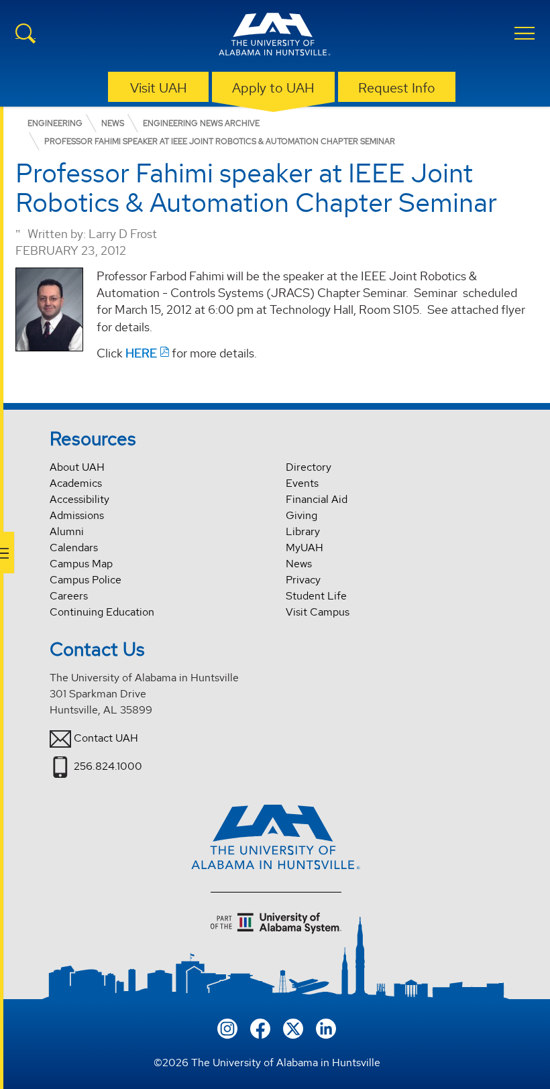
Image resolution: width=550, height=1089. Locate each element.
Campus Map (81, 564)
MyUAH (304, 547)
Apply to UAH (273, 88)
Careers (69, 596)
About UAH (77, 467)
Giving (301, 515)
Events (302, 483)
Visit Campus (317, 612)
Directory (308, 467)
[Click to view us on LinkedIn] (326, 1027)
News (299, 564)
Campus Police (85, 580)
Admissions (77, 515)
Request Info (396, 88)
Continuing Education (102, 612)
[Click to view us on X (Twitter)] (293, 1027)
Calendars (74, 547)
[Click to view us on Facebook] (260, 1027)
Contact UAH (106, 738)
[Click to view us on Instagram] (227, 1027)
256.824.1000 (108, 766)
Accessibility (79, 499)
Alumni (67, 531)
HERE (141, 353)
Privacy (303, 580)
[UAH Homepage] (275, 36)
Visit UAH (158, 88)
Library (303, 531)
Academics (76, 483)
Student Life (316, 596)
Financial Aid (316, 499)
